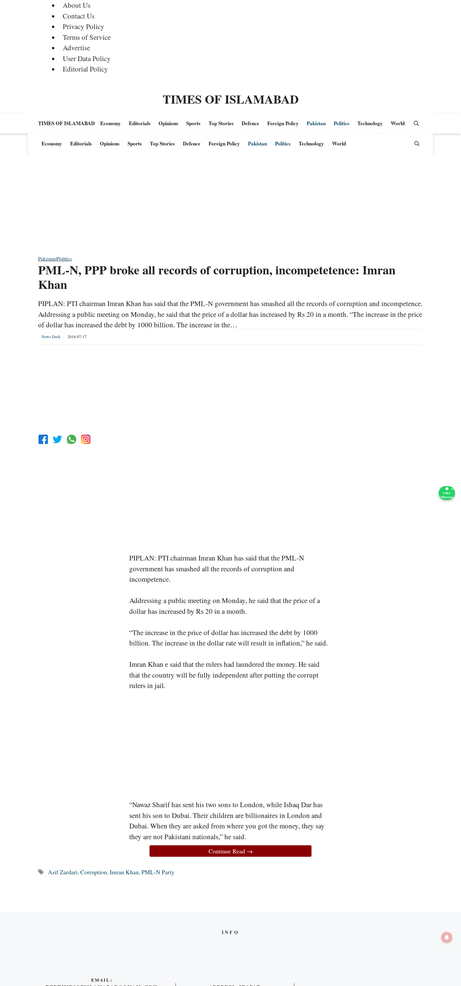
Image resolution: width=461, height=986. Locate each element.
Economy (110, 123)
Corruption (93, 872)
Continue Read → (231, 851)
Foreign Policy (283, 123)
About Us (76, 5)
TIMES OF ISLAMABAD (231, 99)
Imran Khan (124, 872)
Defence (250, 123)
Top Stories (221, 123)
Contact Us (78, 16)
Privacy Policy (83, 26)
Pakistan (316, 123)
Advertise (76, 47)
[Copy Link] (86, 439)
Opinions (168, 123)
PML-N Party (157, 872)
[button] (416, 123)
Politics (341, 123)
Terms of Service (87, 37)
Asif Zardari (63, 872)
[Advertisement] (230, 207)
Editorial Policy (85, 69)
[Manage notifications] (446, 937)
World (398, 123)
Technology (370, 123)
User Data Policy (87, 58)
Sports (193, 123)
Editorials (140, 123)
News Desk (51, 336)
